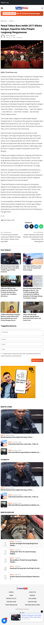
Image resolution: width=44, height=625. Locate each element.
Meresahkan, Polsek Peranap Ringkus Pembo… (23, 561)
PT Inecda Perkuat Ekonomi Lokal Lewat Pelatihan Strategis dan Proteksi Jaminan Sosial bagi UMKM (11, 236)
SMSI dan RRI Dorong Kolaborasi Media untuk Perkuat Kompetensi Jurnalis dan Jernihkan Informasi (9, 292)
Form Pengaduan (11, 605)
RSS (23, 613)
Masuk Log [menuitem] (5, 2)
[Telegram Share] (36, 226)
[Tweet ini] (31, 226)
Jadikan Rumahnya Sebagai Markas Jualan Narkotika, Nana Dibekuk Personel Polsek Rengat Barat (10, 317)
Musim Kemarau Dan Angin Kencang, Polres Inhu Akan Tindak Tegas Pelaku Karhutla (10, 269)
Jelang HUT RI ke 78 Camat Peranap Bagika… (23, 553)
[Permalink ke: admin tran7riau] (3, 36)
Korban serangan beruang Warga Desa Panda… (24, 544)
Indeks (11, 592)
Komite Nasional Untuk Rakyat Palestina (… (24, 577)
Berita (3, 435)
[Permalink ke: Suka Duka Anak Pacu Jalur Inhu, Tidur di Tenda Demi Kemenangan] (33, 258)
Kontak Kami (32, 602)
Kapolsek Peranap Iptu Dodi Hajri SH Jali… (25, 568)
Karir (11, 595)
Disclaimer (32, 598)
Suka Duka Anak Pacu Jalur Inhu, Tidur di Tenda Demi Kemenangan (32, 268)
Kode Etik (32, 592)
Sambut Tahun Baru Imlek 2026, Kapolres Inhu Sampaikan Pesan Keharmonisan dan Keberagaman (33, 236)
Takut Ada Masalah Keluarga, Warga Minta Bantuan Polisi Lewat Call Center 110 (32, 317)
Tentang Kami (11, 602)
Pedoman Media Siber (32, 605)
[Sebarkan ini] (27, 226)
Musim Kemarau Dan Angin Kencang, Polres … (17, 437)
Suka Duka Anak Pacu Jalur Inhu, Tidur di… (23, 444)
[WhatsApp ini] (41, 226)
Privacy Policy (11, 598)
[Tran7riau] (22, 8)
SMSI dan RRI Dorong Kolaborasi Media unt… (24, 452)
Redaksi (32, 595)
